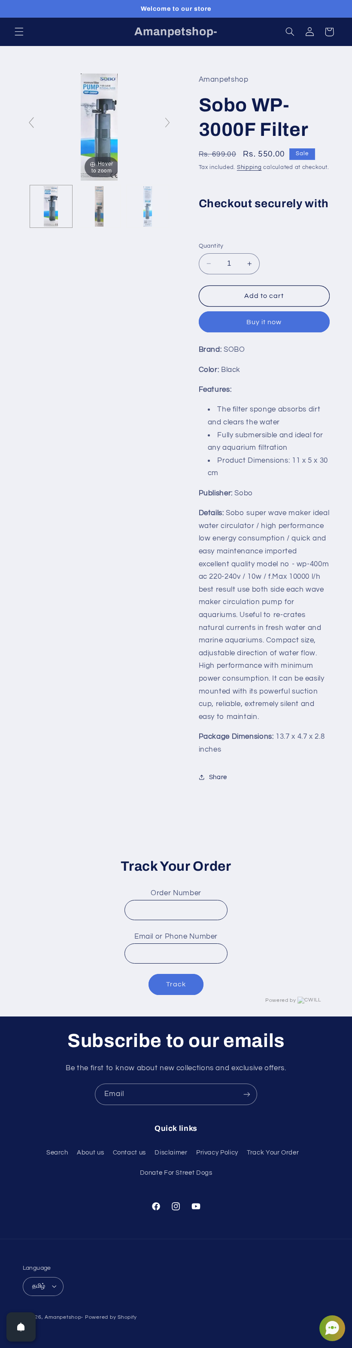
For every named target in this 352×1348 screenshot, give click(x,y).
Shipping (249, 167)
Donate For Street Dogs (176, 1173)
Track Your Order (273, 1152)
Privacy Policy (217, 1152)
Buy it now (264, 322)
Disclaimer (171, 1152)
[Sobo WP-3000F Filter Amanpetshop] (51, 206)
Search (57, 1152)
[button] (19, 32)
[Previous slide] (31, 122)
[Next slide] (167, 122)
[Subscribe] (247, 1094)
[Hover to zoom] (99, 127)
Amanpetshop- (64, 1317)
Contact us (129, 1152)
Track (176, 984)
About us (90, 1152)
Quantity (211, 246)
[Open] (21, 1327)
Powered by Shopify (111, 1317)
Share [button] (218, 777)
